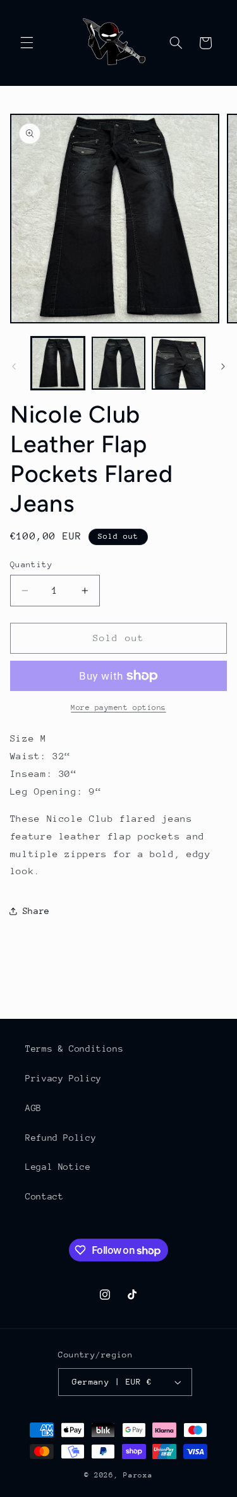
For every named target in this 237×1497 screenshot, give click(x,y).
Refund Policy (60, 1138)
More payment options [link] (118, 707)
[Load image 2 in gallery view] (118, 363)
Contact (44, 1196)
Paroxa (137, 1475)
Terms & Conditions (74, 1048)
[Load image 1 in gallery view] (58, 363)
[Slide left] (14, 366)
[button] (26, 42)
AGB (33, 1108)
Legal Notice (58, 1167)
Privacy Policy (63, 1078)
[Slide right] (223, 366)
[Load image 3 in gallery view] (178, 363)
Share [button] (36, 911)
